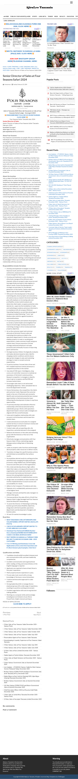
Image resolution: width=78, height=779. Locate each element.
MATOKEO (50, 261)
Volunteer (61, 270)
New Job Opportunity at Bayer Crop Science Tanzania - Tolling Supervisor (61, 94)
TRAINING (67, 267)
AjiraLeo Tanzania (29, 776)
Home (7, 16)
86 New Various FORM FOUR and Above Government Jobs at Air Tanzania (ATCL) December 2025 (22, 672)
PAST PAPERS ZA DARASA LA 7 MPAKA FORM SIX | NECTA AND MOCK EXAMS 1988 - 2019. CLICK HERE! (22, 539)
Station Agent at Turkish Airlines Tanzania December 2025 (22, 655)
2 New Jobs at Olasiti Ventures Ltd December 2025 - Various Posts (59, 205)
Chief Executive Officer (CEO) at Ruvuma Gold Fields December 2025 (61, 193)
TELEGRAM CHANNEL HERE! (25, 61)
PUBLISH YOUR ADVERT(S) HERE (20, 16)
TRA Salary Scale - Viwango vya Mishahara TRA (59, 111)
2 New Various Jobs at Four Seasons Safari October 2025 (22, 632)
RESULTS (62, 16)
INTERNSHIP (63, 252)
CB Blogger (61, 776)
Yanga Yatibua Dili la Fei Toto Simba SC (62, 99)
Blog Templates (51, 776)
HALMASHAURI (67, 249)
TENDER (50, 16)
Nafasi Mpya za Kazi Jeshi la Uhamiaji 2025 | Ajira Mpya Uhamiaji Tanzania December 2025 (21, 677)
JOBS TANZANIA (26, 68)
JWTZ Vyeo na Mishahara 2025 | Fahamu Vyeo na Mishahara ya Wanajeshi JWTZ (62, 116)
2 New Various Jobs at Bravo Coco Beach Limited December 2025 (61, 224)
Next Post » (37, 615)
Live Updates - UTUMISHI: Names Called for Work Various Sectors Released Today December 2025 (22, 668)
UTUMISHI (50, 270)
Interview (50, 255)
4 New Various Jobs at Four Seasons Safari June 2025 (21, 647)
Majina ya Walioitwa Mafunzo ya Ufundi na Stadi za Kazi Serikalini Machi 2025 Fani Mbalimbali (61, 134)
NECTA (59, 261)
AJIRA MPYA (42, 16)
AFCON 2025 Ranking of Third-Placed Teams (60, 185)
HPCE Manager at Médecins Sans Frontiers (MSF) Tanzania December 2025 (61, 233)
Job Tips (63, 258)
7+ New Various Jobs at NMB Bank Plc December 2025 (60, 212)
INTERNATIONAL (51, 252)
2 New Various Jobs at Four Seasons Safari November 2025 (22, 629)
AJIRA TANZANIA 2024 (26, 66)
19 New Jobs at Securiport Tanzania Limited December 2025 (23, 699)
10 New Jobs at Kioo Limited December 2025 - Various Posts (60, 189)
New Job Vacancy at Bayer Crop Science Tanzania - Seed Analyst (62, 105)
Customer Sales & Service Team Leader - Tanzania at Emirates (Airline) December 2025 (61, 228)
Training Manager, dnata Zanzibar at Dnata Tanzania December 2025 (59, 216)
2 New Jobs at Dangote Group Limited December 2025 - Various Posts (60, 220)
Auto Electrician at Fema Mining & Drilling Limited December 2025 (61, 237)
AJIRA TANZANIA (13, 66)
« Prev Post (6, 614)
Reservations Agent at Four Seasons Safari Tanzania (20, 637)
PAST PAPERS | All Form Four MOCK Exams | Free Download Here (61, 127)
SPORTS (34, 16)
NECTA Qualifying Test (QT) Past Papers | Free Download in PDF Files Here (60, 141)
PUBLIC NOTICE (62, 264)
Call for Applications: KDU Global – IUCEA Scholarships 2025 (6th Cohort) (62, 88)
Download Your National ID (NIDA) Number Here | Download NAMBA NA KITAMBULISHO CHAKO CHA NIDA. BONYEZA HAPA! (22, 533)
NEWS (56, 16)
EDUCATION (70, 16)
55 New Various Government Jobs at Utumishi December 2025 (59, 171)
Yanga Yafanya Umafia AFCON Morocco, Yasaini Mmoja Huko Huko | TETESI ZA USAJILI (60, 181)
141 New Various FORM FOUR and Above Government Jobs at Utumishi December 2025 (21, 686)
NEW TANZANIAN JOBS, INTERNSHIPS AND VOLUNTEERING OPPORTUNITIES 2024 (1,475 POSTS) (22, 522)
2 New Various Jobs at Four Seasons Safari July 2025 (20, 634)
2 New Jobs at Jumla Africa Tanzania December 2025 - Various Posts (59, 201)
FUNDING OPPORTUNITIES (54, 246)
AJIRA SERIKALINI (9, 20)
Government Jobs (52, 249)
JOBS (18, 68)
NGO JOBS (50, 264)
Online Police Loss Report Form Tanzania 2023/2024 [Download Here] (62, 122)
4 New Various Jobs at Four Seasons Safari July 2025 (20, 645)
